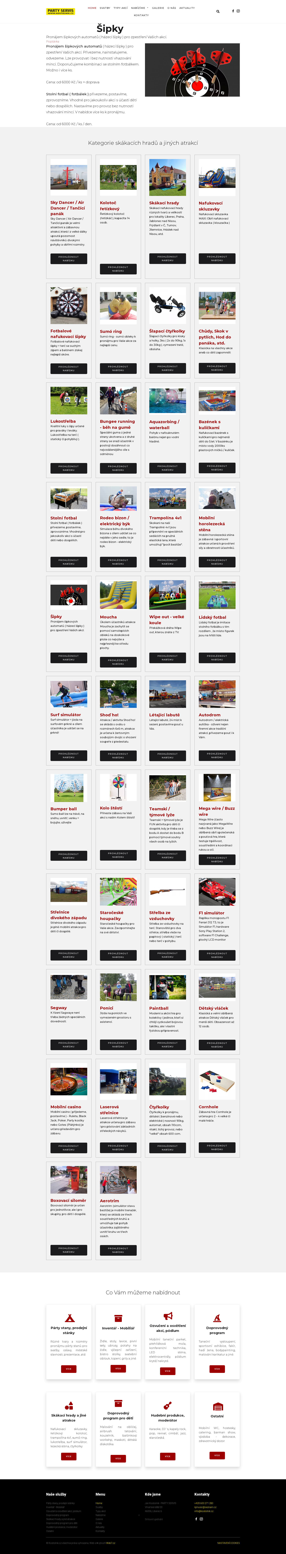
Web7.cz (110, 1543)
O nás (171, 7)
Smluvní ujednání (154, 1519)
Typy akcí (121, 7)
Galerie (158, 7)
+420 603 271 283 (203, 1503)
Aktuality (187, 7)
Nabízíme (138, 7)
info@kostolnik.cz (203, 1511)
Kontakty (141, 15)
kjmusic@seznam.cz (205, 1507)
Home (92, 7)
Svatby (105, 7)
